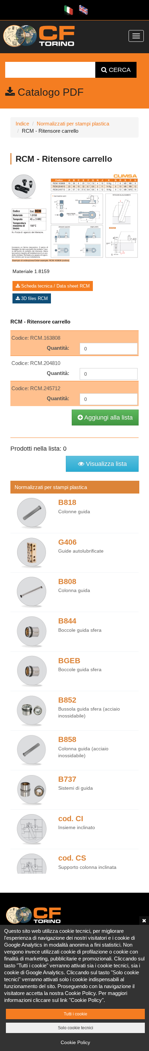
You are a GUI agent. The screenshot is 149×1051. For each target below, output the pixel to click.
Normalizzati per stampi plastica (73, 123)
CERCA (119, 69)
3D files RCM (34, 298)
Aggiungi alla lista (108, 417)
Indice (22, 123)
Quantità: (58, 348)
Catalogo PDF (49, 92)
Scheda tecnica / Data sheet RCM (55, 286)
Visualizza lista (105, 463)
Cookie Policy (75, 1042)
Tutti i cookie (75, 1014)
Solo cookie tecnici (75, 1027)
